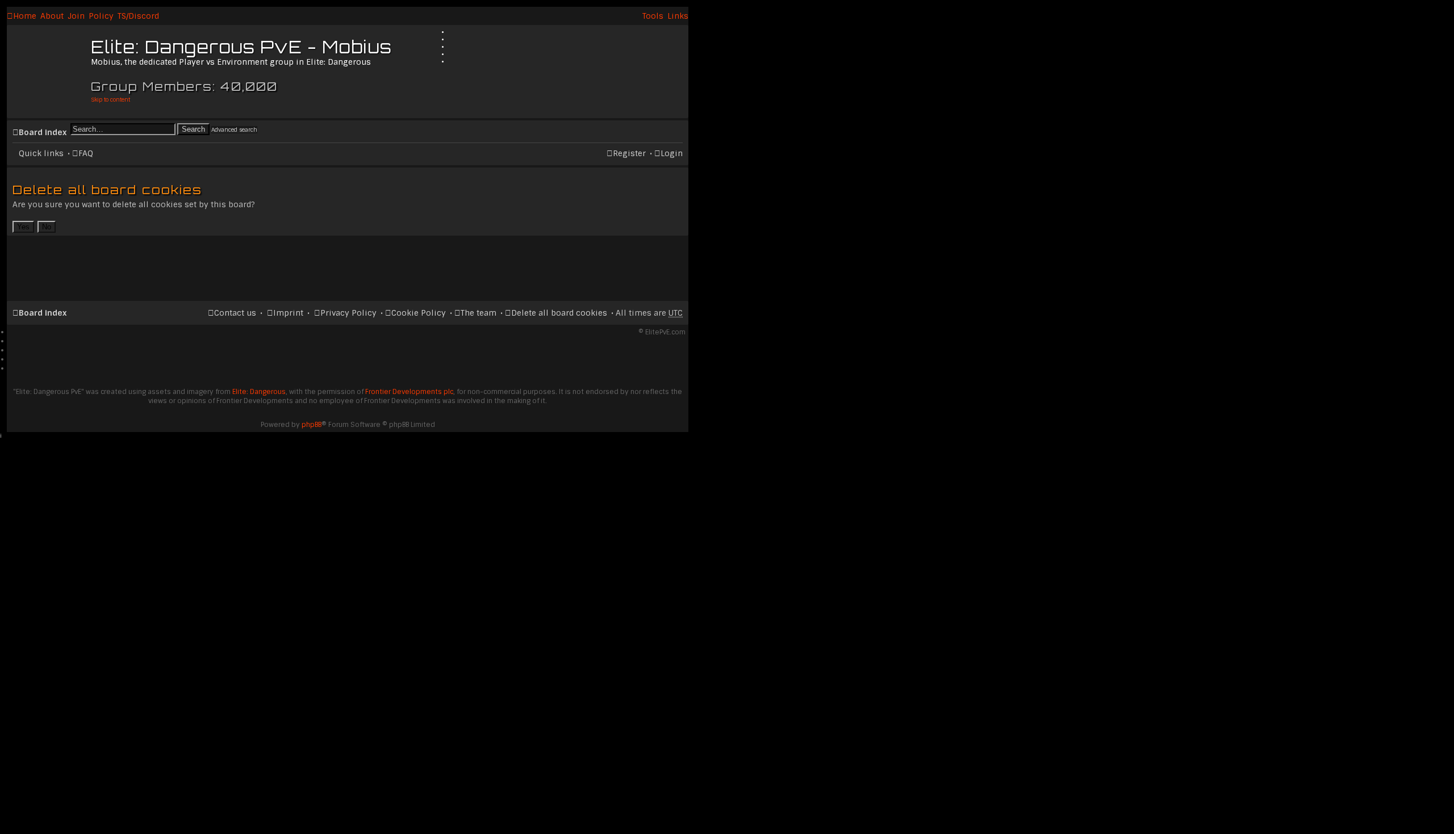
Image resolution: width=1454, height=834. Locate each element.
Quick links (41, 153)
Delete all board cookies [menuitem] (559, 313)
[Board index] (50, 65)
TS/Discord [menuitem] (138, 16)
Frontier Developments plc (409, 391)
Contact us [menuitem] (235, 313)
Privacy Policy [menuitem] (348, 313)
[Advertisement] (347, 263)
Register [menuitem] (629, 153)
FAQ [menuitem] (85, 153)
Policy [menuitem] (101, 16)
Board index (42, 132)
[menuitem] (52, 16)
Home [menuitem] (24, 16)
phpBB (311, 424)
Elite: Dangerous (259, 391)
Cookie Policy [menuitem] (418, 313)
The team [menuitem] (478, 313)
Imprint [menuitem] (288, 313)
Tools (652, 16)
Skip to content (110, 99)
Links (677, 16)
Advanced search (234, 129)
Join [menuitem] (76, 16)
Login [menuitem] (672, 153)
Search (193, 129)
